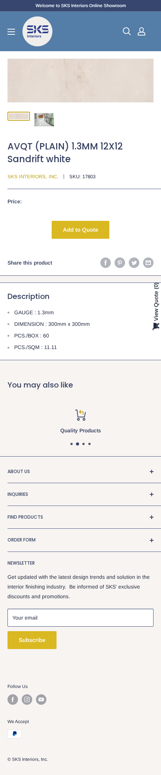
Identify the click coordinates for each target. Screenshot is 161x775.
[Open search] (127, 31)
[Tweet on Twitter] (134, 262)
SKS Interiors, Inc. (32, 176)
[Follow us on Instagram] (27, 699)
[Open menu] (11, 32)
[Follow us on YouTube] (41, 699)
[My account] (141, 31)
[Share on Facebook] (105, 262)
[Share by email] (148, 262)
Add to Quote (80, 229)
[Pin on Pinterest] (120, 262)
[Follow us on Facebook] (12, 699)
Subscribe (32, 640)
